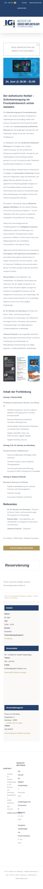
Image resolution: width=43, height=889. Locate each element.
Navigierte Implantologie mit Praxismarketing (21, 830)
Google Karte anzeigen (14, 723)
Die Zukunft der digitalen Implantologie (21, 778)
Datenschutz (32, 875)
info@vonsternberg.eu (10, 813)
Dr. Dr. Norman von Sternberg (14, 871)
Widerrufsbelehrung (21, 878)
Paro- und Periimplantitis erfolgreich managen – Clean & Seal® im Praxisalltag (21, 597)
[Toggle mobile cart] (35, 29)
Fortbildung (8, 638)
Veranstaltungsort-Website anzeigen (17, 733)
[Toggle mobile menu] (39, 29)
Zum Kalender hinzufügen (21, 548)
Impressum (23, 875)
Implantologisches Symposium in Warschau (21, 807)
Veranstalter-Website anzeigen (15, 672)
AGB (17, 875)
